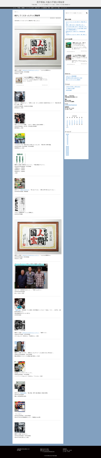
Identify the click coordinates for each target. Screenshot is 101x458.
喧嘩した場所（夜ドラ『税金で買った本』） (75, 24)
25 (69, 124)
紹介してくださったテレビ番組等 (73, 79)
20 (74, 123)
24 (67, 124)
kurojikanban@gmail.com (71, 104)
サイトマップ (64, 7)
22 (79, 123)
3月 (67, 141)
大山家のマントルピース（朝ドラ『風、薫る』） (76, 34)
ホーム (14, 7)
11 (69, 121)
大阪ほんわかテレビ (24, 189)
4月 (67, 140)
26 (72, 124)
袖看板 (23, 7)
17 (67, 123)
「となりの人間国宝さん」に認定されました (32, 77)
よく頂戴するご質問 (70, 88)
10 (67, 121)
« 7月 (67, 127)
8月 (67, 135)
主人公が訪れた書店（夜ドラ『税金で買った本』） (77, 26)
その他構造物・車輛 (45, 7)
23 (81, 123)
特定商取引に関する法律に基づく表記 (74, 77)
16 (81, 121)
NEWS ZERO (23, 393)
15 (79, 121)
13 (74, 121)
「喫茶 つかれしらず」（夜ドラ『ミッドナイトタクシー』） (79, 43)
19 (72, 123)
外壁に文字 (37, 7)
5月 (67, 139)
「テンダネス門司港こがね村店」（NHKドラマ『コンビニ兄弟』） (79, 56)
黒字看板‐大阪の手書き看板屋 (50, 2)
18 (69, 123)
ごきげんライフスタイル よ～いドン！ (30, 70)
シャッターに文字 (30, 7)
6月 (67, 137)
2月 (67, 142)
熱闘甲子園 (18, 310)
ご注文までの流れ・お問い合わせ (73, 86)
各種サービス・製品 (55, 7)
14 (77, 121)
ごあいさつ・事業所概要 (71, 76)
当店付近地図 (69, 90)
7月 (67, 136)
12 (72, 121)
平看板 (18, 7)
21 (77, 123)
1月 (67, 144)
